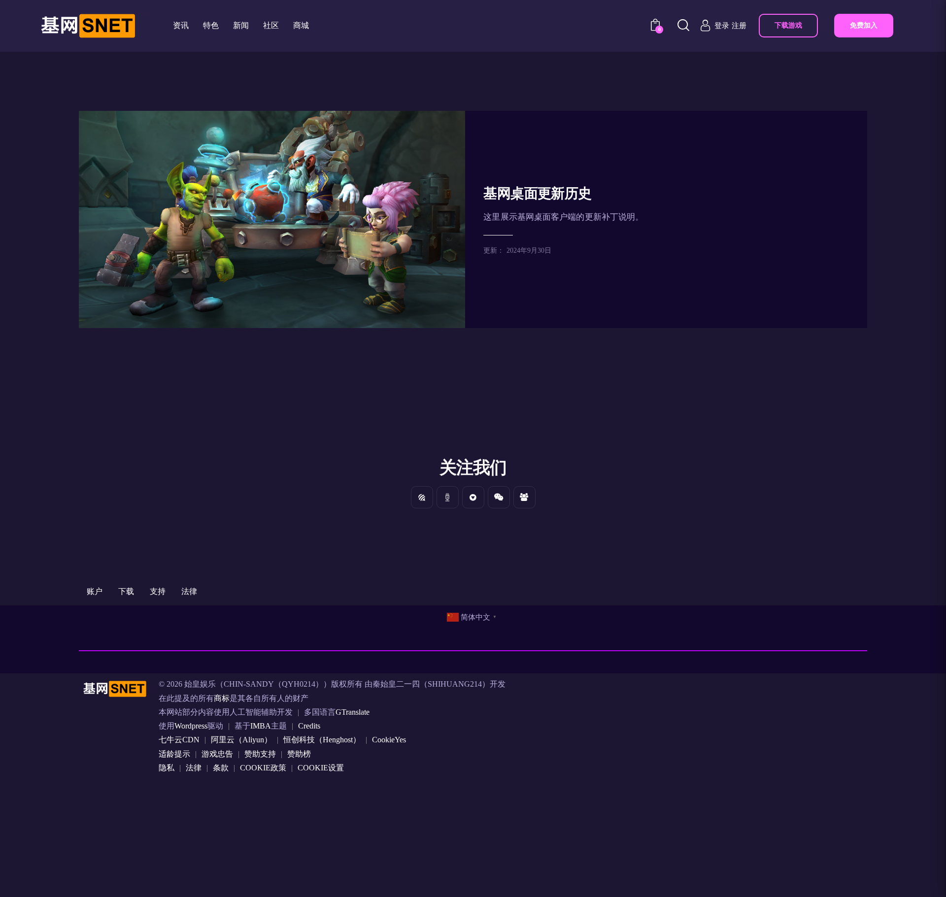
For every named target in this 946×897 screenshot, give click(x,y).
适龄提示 (174, 754)
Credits (309, 726)
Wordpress (190, 726)
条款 (221, 768)
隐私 (166, 768)
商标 (222, 698)
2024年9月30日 (517, 250)
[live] (448, 497)
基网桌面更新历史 (537, 193)
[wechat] (499, 497)
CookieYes (389, 739)
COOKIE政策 (263, 768)
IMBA (260, 726)
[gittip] (473, 497)
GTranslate (353, 712)
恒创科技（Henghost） (322, 739)
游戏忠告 (217, 754)
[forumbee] (422, 497)
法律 (194, 768)
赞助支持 (260, 754)
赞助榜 (299, 754)
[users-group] (524, 497)
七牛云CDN (179, 739)
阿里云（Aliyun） (241, 739)
